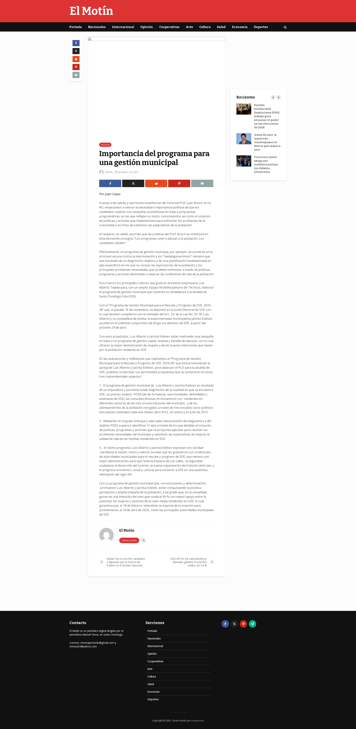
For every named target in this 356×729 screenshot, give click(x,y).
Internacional (123, 27)
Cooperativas (169, 27)
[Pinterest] (243, 624)
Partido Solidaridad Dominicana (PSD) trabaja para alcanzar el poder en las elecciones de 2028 (266, 116)
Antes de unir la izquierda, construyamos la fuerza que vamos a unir (267, 142)
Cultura (205, 27)
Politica (105, 145)
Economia (240, 27)
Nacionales (97, 27)
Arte (189, 27)
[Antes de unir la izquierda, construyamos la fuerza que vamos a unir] (243, 138)
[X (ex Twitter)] (234, 624)
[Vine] (252, 624)
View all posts (129, 540)
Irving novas (197, 720)
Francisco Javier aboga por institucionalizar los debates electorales (266, 165)
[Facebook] (225, 624)
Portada (75, 27)
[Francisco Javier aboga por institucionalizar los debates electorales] (243, 160)
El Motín (91, 11)
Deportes (261, 27)
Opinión (146, 27)
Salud (221, 27)
